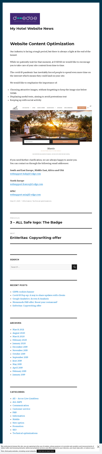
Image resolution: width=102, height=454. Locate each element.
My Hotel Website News (31, 28)
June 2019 (17, 361)
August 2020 (19, 333)
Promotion (18, 426)
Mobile (16, 419)
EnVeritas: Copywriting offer (27, 305)
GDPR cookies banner (23, 292)
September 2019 (20, 357)
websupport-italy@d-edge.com (25, 174)
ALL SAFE (17, 402)
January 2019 (19, 374)
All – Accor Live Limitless (26, 398)
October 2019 (19, 354)
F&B (15, 412)
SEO (14, 429)
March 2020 (19, 336)
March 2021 (18, 329)
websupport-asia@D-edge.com (25, 194)
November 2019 (20, 350)
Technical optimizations (41, 201)
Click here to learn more (46, 451)
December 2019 (20, 347)
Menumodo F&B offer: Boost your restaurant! (35, 302)
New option (18, 423)
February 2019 (19, 371)
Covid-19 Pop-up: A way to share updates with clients (39, 295)
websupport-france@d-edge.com (26, 184)
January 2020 (19, 343)
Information (27, 201)
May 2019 (17, 364)
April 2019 (18, 367)
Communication (21, 405)
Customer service (21, 409)
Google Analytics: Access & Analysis (31, 298)
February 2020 (20, 340)
